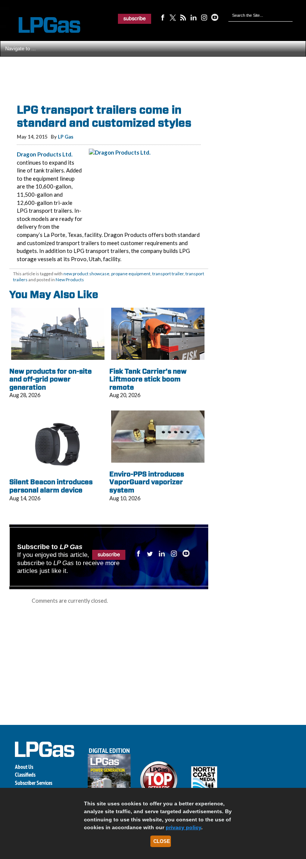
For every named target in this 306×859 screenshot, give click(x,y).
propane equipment (130, 273)
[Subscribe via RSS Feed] (183, 17)
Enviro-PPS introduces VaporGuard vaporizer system (146, 482)
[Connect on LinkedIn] (193, 17)
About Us (24, 766)
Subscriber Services (33, 782)
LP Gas (66, 137)
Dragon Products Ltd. (44, 154)
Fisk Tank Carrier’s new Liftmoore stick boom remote (148, 379)
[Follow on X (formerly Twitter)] (173, 17)
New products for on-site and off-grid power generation (50, 379)
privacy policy (183, 827)
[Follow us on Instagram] (204, 17)
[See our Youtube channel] (214, 17)
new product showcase (86, 273)
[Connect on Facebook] (162, 17)
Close (161, 841)
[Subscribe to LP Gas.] (134, 18)
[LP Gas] (43, 25)
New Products (70, 279)
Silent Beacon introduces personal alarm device (51, 486)
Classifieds (25, 774)
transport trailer (168, 273)
